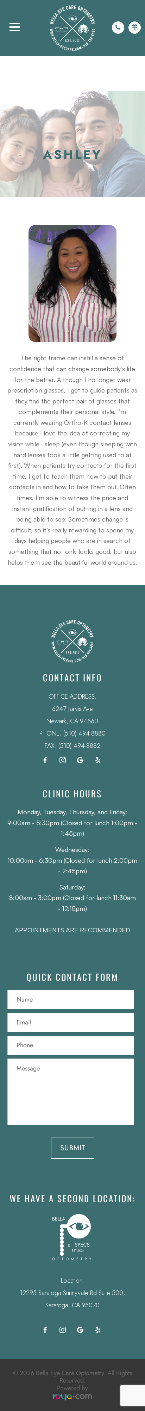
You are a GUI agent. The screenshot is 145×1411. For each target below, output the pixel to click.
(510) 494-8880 (84, 733)
